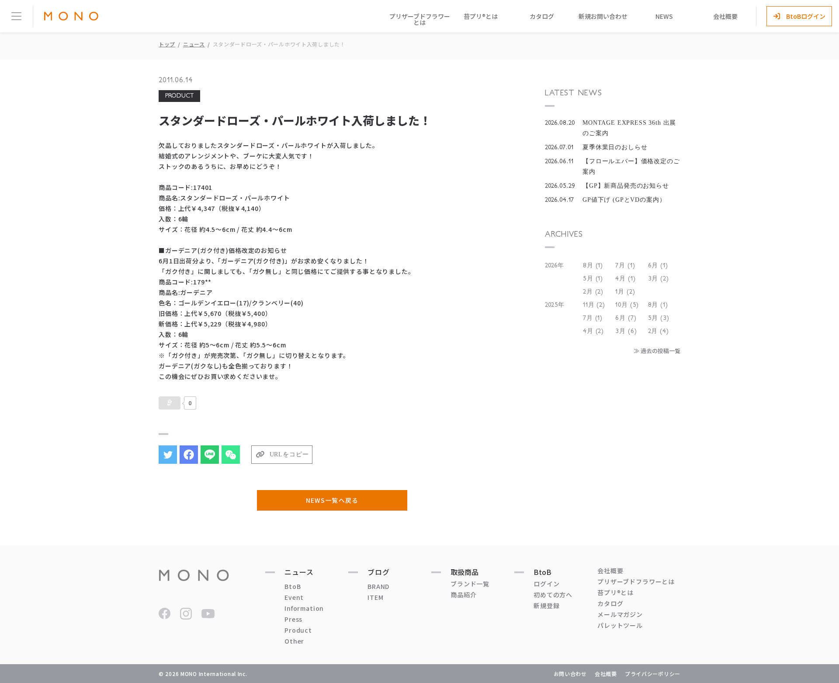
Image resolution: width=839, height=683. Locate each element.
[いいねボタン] (169, 403)
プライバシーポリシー (652, 673)
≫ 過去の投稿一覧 (657, 351)
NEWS (664, 16)
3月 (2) (658, 279)
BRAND (378, 586)
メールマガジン (620, 614)
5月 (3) (658, 318)
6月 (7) (625, 318)
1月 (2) (625, 292)
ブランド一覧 (470, 583)
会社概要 (725, 16)
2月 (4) (658, 331)
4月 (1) (625, 279)
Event (294, 597)
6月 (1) (658, 266)
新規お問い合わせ (603, 16)
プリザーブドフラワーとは (419, 19)
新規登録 (546, 605)
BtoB (292, 586)
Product (298, 630)
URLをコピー (289, 454)
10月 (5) (627, 305)
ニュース (194, 44)
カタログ (542, 16)
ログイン (546, 583)
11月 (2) (594, 305)
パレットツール (620, 625)
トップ (167, 44)
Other (294, 641)
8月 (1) (593, 266)
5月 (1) (593, 279)
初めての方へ (553, 594)
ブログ (378, 572)
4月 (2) (593, 331)
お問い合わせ (570, 673)
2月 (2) (593, 292)
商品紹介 (463, 594)
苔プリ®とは (481, 16)
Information (304, 608)
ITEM (375, 597)
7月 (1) (625, 266)
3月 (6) (626, 331)
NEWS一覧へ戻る (332, 500)
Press (293, 619)
